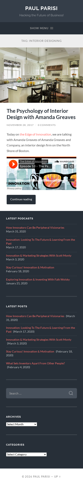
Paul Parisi (41, 8)
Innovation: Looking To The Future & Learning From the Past (40, 241)
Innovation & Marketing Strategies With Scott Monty (38, 255)
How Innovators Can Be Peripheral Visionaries (35, 227)
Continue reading (21, 199)
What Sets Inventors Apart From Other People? (35, 363)
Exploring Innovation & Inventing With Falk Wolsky (38, 279)
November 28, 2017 (20, 124)
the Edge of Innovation (35, 134)
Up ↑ (57, 476)
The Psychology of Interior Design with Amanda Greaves (41, 114)
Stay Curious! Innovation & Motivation (30, 267)
